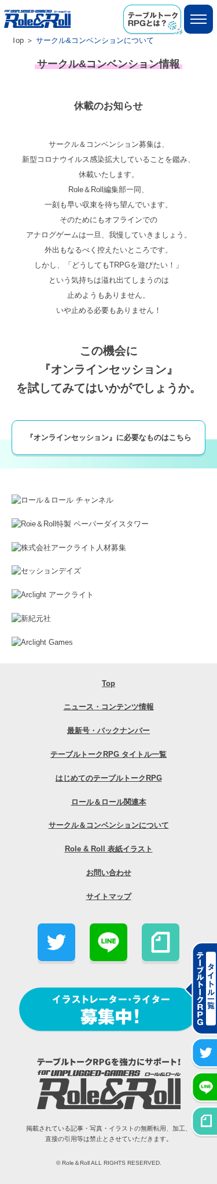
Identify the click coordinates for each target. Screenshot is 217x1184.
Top (18, 40)
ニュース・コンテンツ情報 (109, 706)
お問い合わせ (108, 872)
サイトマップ (108, 896)
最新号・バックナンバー (108, 730)
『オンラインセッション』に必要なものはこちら (109, 437)
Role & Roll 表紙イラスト (109, 848)
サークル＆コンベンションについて (109, 825)
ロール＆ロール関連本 (108, 801)
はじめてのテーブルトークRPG (109, 778)
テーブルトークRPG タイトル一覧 (108, 754)
